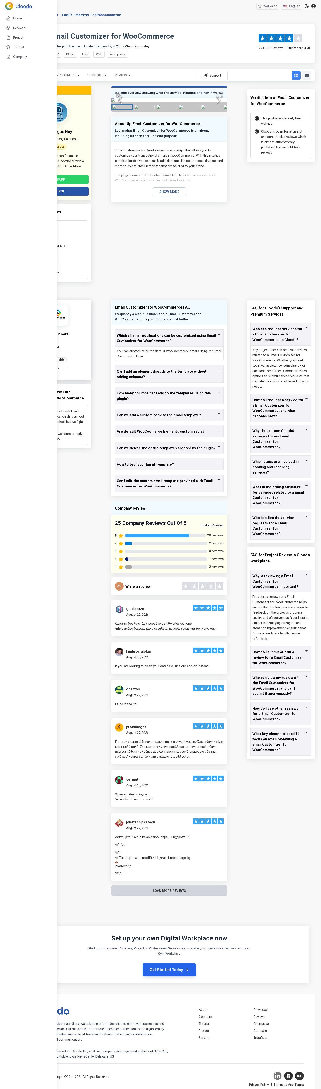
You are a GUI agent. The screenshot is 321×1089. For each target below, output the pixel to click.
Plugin (70, 54)
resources (66, 75)
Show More (169, 192)
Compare (260, 1031)
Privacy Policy (259, 1085)
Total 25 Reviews (212, 525)
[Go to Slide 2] (144, 107)
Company (205, 1017)
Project (204, 1031)
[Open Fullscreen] (219, 94)
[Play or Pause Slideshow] (118, 94)
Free (85, 54)
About (203, 1010)
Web (99, 54)
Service (204, 1038)
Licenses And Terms (289, 1085)
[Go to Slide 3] (167, 107)
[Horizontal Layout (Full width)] (306, 75)
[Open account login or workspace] (313, 6)
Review (121, 75)
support (95, 75)
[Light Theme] (306, 6)
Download (261, 1010)
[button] (169, 100)
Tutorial (204, 1024)
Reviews (259, 1017)
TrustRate (261, 1038)
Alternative (261, 1024)
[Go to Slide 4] (189, 107)
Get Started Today (166, 969)
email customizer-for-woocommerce (91, 15)
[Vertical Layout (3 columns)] (296, 75)
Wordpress (117, 54)
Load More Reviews (169, 891)
